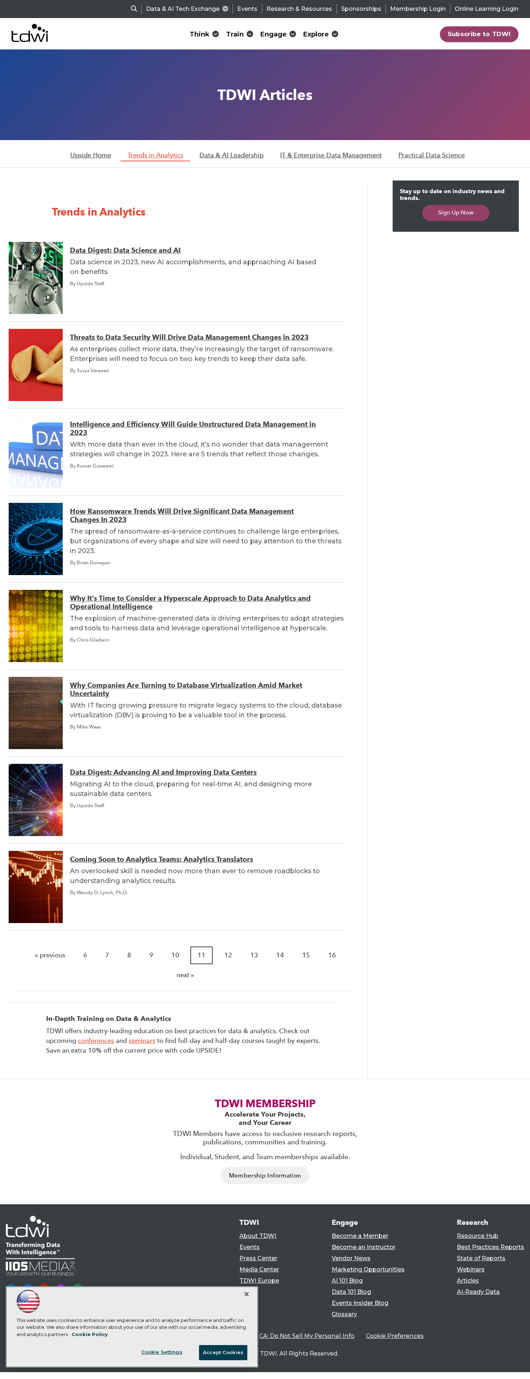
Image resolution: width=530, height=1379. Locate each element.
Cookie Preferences (395, 1335)
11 (202, 955)
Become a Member (360, 1235)
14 (280, 955)
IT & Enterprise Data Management (331, 155)
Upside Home (90, 155)
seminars (142, 1041)
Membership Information (265, 1175)
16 (332, 955)
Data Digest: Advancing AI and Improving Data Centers (163, 772)
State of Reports (481, 1258)
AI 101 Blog (347, 1280)
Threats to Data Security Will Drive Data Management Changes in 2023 (189, 337)
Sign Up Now (456, 212)
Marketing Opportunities (368, 1269)
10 (175, 955)
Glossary (344, 1314)
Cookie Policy (90, 1334)
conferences (96, 1041)
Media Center (259, 1269)
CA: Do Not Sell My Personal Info (306, 1335)
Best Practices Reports (490, 1247)
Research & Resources (299, 8)
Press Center (258, 1258)
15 (306, 955)
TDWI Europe (259, 1280)
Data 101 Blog (351, 1291)
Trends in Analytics (155, 155)
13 (254, 955)
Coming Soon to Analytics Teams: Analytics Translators (161, 859)
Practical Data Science (431, 155)
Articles (468, 1280)
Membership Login (418, 8)
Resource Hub (477, 1235)
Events (247, 8)
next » (185, 975)
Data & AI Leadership (231, 155)
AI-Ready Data (478, 1291)
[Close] (247, 1294)
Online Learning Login (486, 8)
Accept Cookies (223, 1352)
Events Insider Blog (360, 1303)
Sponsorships (361, 8)
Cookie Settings (161, 1352)
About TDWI (257, 1235)
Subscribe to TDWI (479, 34)
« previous (50, 955)
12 (228, 955)
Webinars (471, 1269)
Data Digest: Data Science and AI (125, 250)
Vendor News (351, 1258)
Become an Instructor (364, 1247)
